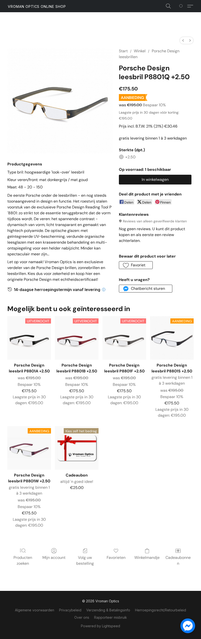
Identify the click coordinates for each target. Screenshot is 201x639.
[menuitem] (183, 40)
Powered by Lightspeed (100, 626)
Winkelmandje (147, 557)
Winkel (140, 51)
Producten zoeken (22, 560)
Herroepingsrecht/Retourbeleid (160, 610)
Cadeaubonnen (178, 560)
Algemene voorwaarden (34, 610)
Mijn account (53, 557)
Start (123, 51)
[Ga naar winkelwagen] (182, 6)
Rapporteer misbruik (110, 617)
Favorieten (116, 557)
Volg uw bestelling (85, 560)
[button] (37, 6)
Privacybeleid (70, 610)
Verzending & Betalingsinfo (108, 610)
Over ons (81, 617)
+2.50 (130, 157)
